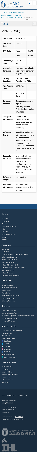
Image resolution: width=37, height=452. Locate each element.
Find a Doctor (6, 293)
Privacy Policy (6, 377)
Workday (4, 240)
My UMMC (5, 232)
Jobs (3, 229)
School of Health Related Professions (13, 268)
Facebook (7, 341)
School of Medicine (8, 270)
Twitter (6, 344)
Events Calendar (7, 333)
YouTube (6, 346)
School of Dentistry (8, 262)
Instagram (7, 349)
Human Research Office (9, 313)
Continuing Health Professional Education (15, 254)
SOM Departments (6, 15)
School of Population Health (11, 276)
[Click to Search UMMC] (30, 3)
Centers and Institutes (9, 310)
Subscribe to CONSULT (9, 338)
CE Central (5, 219)
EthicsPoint (5, 369)
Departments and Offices (16, 12)
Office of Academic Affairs (10, 257)
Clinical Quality (6, 290)
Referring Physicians (8, 301)
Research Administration (9, 318)
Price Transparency (8, 298)
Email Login (5, 221)
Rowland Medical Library (9, 260)
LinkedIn (6, 352)
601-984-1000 (19, 417)
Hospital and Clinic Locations (11, 296)
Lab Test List (19, 17)
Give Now (5, 224)
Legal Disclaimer (7, 372)
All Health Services (7, 285)
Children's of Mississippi (9, 288)
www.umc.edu (6, 412)
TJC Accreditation (7, 380)
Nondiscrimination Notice (10, 374)
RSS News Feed (8, 354)
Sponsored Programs (8, 321)
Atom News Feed (9, 357)
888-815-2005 (20, 419)
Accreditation (6, 249)
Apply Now (5, 252)
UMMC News (6, 336)
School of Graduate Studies (10, 265)
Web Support (6, 382)
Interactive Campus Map (9, 226)
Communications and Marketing (12, 330)
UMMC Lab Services (16, 6)
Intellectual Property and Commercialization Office (18, 316)
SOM (5, 12)
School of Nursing (7, 273)
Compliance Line (7, 367)
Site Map (4, 237)
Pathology (18, 15)
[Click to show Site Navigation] (34, 3)
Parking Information (8, 234)
